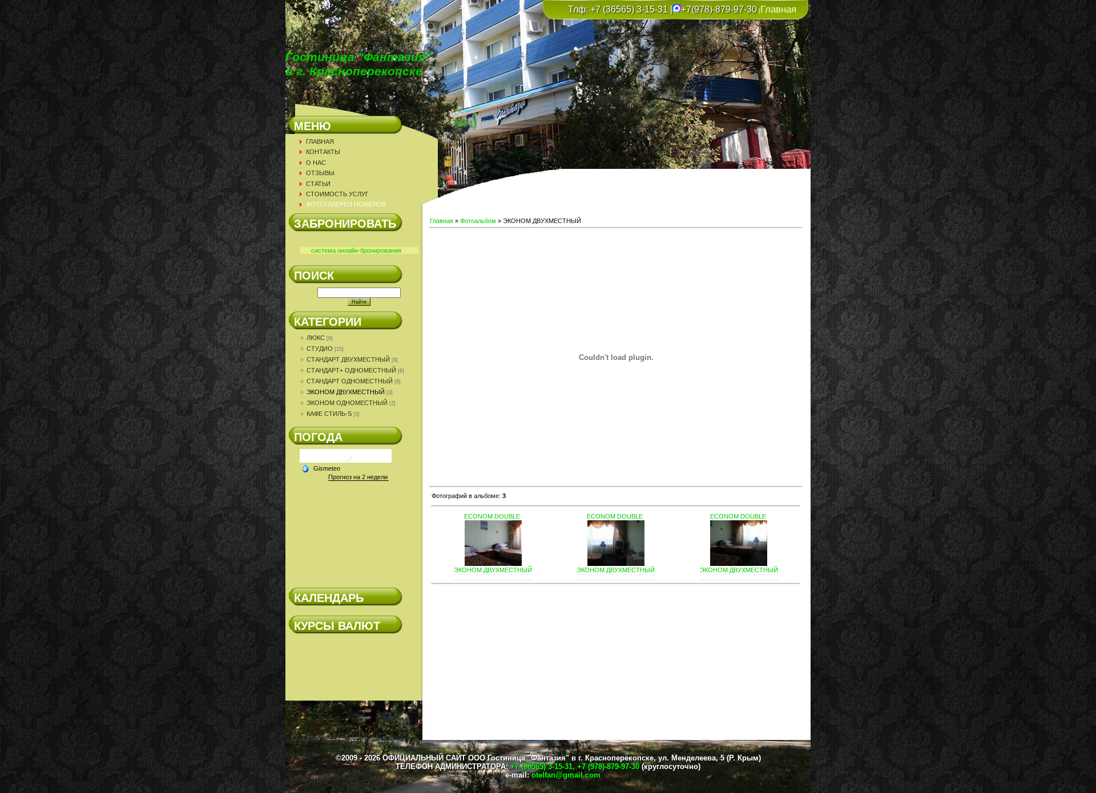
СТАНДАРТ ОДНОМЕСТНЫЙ (350, 381)
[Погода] (321, 467)
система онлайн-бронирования (356, 250)
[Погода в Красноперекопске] (346, 460)
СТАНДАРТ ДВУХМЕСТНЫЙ (348, 359)
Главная (778, 9)
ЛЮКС (316, 337)
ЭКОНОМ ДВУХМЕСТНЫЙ (346, 392)
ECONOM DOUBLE (492, 516)
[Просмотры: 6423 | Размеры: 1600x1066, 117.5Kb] (738, 563)
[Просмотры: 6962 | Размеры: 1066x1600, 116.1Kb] (615, 563)
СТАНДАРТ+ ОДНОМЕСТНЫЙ (351, 370)
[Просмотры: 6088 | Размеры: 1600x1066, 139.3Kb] (493, 563)
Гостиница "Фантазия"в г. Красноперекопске (358, 64)
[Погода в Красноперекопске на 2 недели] (358, 477)
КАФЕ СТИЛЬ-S (329, 413)
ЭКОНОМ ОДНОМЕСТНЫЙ (347, 402)
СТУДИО (320, 348)
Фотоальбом (478, 220)
